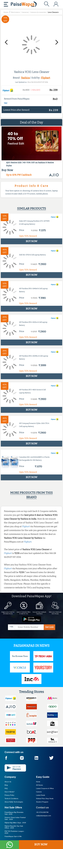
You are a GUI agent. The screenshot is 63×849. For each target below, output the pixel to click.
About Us (8, 782)
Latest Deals (40, 795)
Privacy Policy (9, 795)
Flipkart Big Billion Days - (15, 822)
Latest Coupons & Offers (45, 788)
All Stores (39, 785)
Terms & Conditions (11, 798)
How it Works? (10, 792)
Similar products (31, 208)
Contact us (42, 807)
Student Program (42, 802)
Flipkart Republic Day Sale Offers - (14, 827)
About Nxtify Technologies (14, 802)
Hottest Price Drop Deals (44, 798)
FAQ (6, 788)
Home (38, 782)
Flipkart (45, 77)
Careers (39, 792)
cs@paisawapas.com (43, 815)
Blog (6, 785)
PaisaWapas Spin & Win (13, 836)
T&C (5, 103)
